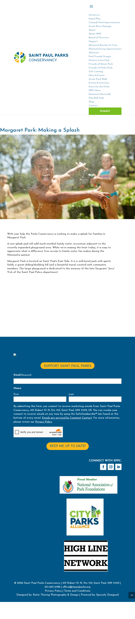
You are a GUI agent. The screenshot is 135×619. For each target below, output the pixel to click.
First (16, 394)
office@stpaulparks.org (76, 587)
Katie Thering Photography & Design (56, 595)
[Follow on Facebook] (103, 467)
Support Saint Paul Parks (67, 366)
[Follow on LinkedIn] (118, 467)
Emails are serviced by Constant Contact (67, 418)
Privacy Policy (43, 422)
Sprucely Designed (107, 595)
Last (71, 394)
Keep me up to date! (67, 446)
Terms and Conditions (77, 591)
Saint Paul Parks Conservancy (42, 583)
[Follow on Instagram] (111, 467)
